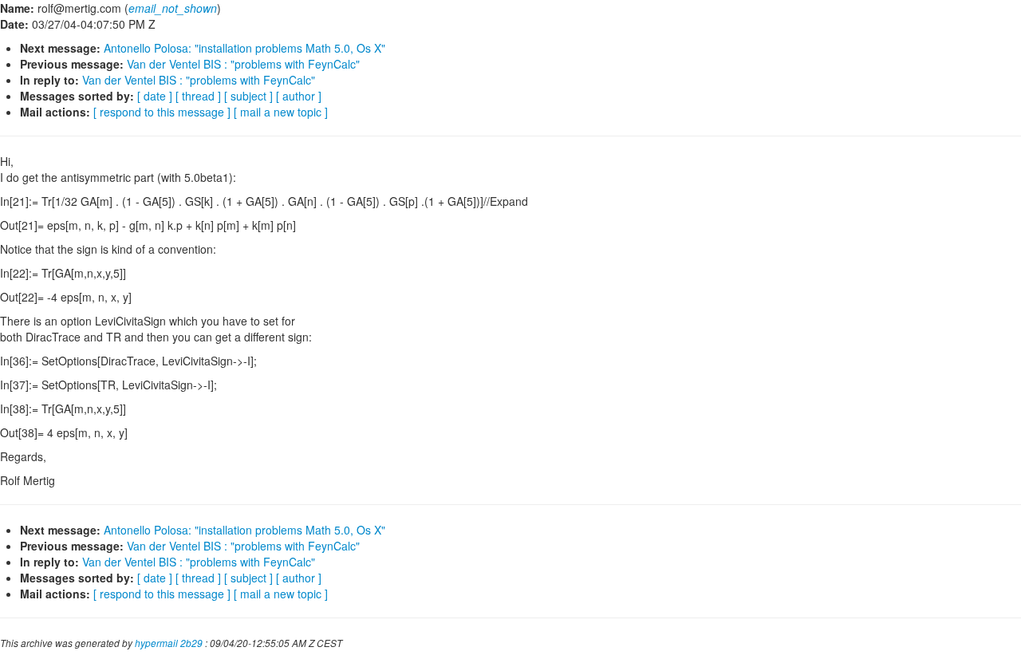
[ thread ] (198, 96)
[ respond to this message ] (162, 112)
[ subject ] (248, 96)
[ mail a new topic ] (281, 112)
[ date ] (154, 96)
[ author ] (298, 96)
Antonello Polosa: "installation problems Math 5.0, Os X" (244, 48)
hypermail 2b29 (169, 643)
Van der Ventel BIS (243, 64)
